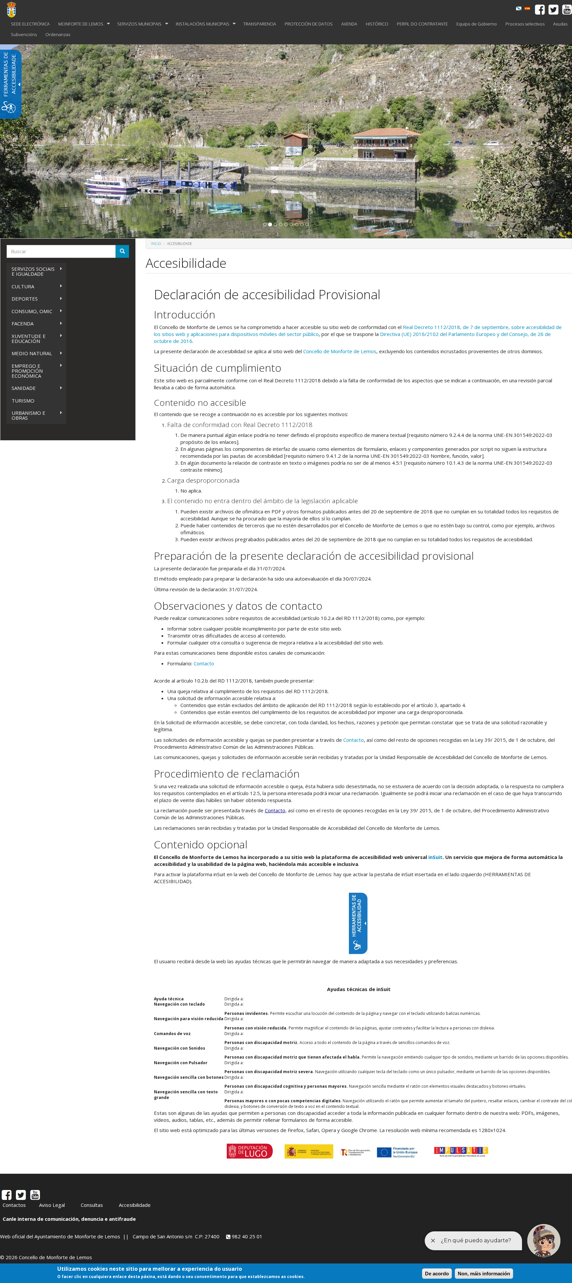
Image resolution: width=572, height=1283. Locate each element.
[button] (264, 224)
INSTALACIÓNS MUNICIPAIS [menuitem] (200, 24)
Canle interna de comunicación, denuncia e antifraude (69, 1218)
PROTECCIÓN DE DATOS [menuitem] (309, 24)
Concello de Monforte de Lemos (339, 351)
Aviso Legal (52, 1205)
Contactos (14, 1205)
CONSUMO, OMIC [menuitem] (29, 311)
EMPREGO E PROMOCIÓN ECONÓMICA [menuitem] (25, 370)
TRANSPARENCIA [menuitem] (259, 24)
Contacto (204, 663)
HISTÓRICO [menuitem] (377, 24)
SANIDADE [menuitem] (21, 388)
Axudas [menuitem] (560, 24)
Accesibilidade (135, 1205)
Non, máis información (484, 1273)
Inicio (156, 243)
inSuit (435, 857)
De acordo (437, 1273)
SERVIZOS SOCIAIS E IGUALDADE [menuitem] (31, 271)
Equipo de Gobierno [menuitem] (476, 24)
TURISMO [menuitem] (23, 400)
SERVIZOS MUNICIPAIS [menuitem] (137, 24)
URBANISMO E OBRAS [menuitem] (26, 415)
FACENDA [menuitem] (20, 323)
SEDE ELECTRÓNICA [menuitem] (30, 24)
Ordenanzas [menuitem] (57, 34)
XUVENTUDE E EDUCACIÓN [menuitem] (26, 338)
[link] (518, 8)
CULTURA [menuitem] (20, 286)
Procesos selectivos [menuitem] (525, 24)
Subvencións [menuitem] (24, 34)
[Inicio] (14, 9)
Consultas (92, 1205)
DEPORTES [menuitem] (22, 298)
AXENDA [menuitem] (349, 24)
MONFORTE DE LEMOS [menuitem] (78, 24)
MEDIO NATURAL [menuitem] (29, 353)
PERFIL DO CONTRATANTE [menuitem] (422, 24)
